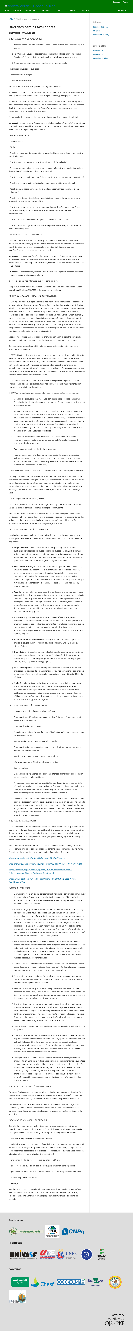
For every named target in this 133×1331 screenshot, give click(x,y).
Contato (57, 10)
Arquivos (17, 10)
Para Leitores (98, 50)
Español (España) (100, 27)
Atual (7, 10)
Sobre (84, 10)
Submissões (30, 10)
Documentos (70, 10)
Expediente (44, 10)
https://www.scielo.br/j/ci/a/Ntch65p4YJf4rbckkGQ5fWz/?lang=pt (37, 858)
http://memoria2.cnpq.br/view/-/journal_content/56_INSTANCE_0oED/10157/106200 (45, 864)
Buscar (123, 10)
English (96, 30)
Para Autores (98, 54)
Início (11, 19)
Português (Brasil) (101, 34)
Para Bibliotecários (100, 58)
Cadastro (116, 2)
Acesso (125, 2)
